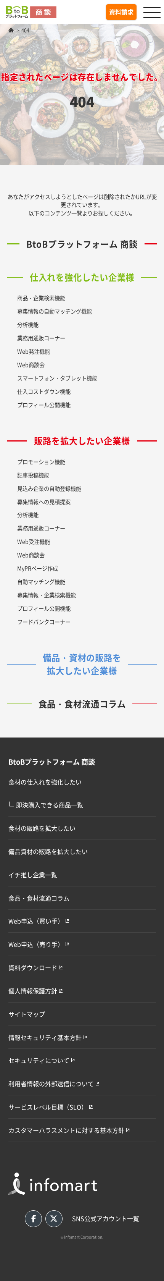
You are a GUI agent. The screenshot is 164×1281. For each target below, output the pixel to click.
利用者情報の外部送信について (51, 1083)
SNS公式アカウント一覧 (105, 1218)
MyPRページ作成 (37, 568)
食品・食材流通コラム (82, 703)
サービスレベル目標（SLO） (47, 1106)
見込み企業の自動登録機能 (49, 488)
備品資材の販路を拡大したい (48, 851)
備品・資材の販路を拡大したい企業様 (82, 663)
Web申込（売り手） (36, 944)
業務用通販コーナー (41, 338)
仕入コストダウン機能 (44, 391)
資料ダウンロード (32, 967)
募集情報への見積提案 (44, 502)
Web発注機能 (33, 351)
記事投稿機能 (33, 475)
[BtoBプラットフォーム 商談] (11, 29)
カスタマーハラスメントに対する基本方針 (66, 1130)
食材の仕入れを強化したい (45, 781)
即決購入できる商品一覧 (45, 804)
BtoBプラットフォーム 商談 (81, 244)
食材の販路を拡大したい (42, 828)
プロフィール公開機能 (44, 405)
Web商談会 (31, 365)
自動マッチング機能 (41, 581)
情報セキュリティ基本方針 (45, 1037)
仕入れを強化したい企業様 (82, 277)
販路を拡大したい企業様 (82, 440)
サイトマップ (26, 1014)
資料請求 (121, 11)
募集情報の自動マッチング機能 (54, 311)
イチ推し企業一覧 (32, 874)
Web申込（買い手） (36, 920)
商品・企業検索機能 (41, 298)
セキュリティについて (38, 1060)
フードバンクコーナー (44, 622)
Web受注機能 (33, 541)
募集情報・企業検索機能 (46, 595)
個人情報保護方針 (32, 990)
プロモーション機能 (41, 462)
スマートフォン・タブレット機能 (57, 378)
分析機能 (28, 324)
